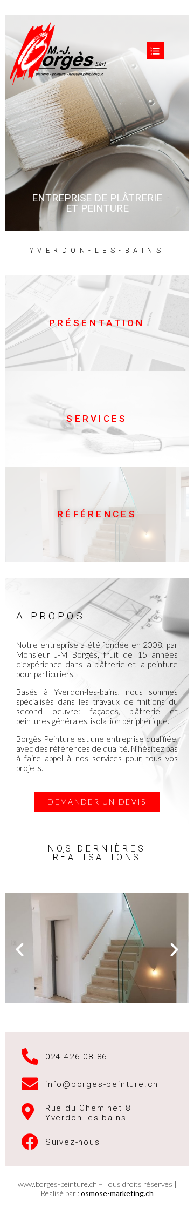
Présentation (97, 323)
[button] (96, 802)
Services (96, 418)
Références (97, 514)
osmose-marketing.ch (117, 1193)
